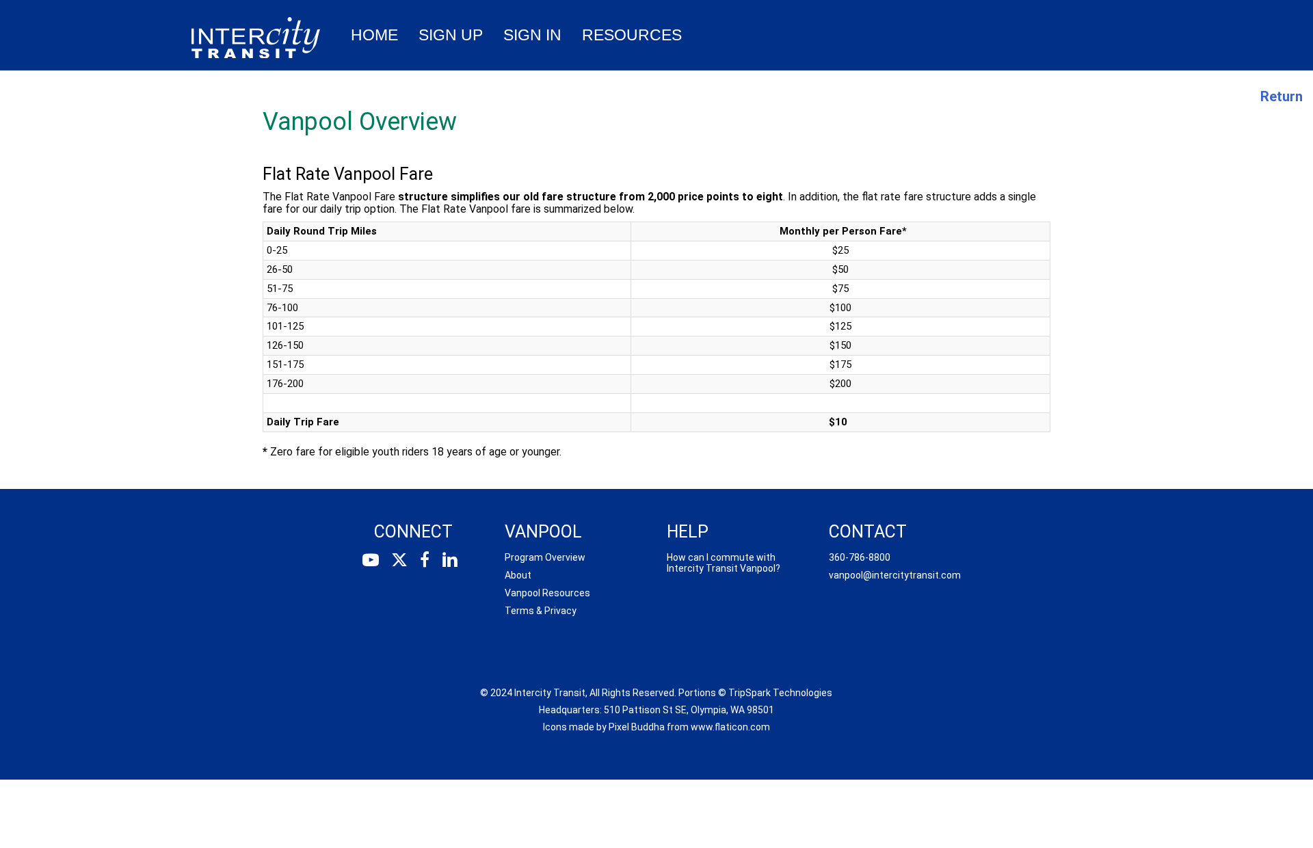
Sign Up (451, 35)
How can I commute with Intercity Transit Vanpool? (723, 563)
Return (1281, 96)
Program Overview (545, 557)
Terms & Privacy (540, 610)
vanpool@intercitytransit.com (895, 575)
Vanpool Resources (547, 592)
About (518, 575)
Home (374, 35)
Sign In (532, 35)
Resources (632, 35)
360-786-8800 (859, 557)
